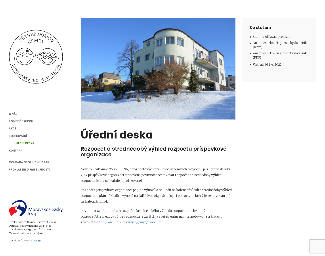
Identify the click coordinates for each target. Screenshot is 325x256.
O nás (13, 114)
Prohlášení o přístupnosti (29, 169)
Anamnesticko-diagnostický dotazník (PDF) (280, 55)
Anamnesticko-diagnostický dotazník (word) (280, 45)
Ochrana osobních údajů (29, 162)
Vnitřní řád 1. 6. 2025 (267, 64)
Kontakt (15, 150)
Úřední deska (24, 143)
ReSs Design (34, 240)
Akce (12, 128)
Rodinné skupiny (21, 121)
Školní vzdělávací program (272, 37)
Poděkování (18, 136)
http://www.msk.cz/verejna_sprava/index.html (130, 222)
